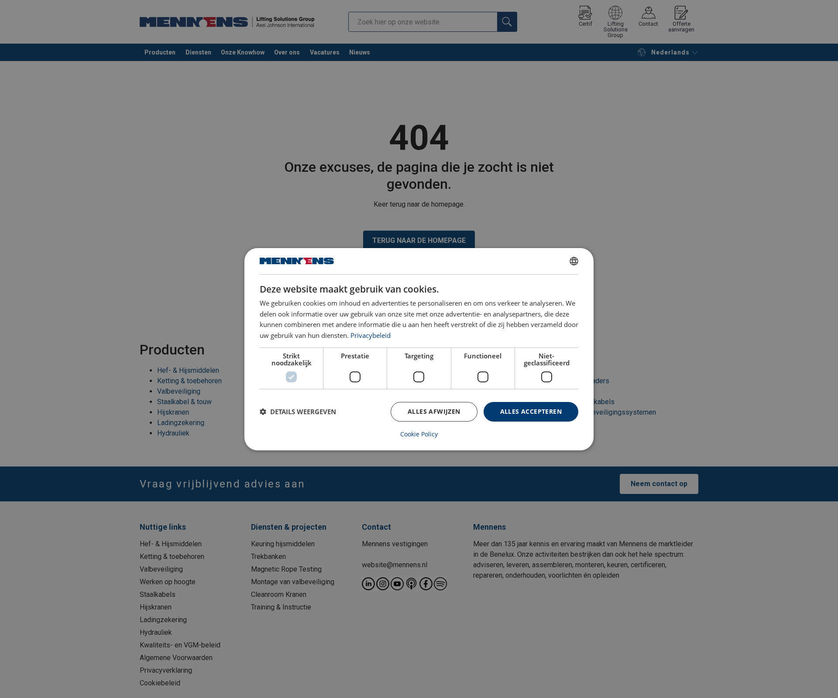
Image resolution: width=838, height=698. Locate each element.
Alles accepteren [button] (531, 411)
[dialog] (419, 349)
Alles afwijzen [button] (434, 411)
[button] (298, 411)
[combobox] (574, 260)
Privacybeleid (370, 335)
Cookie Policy (419, 434)
